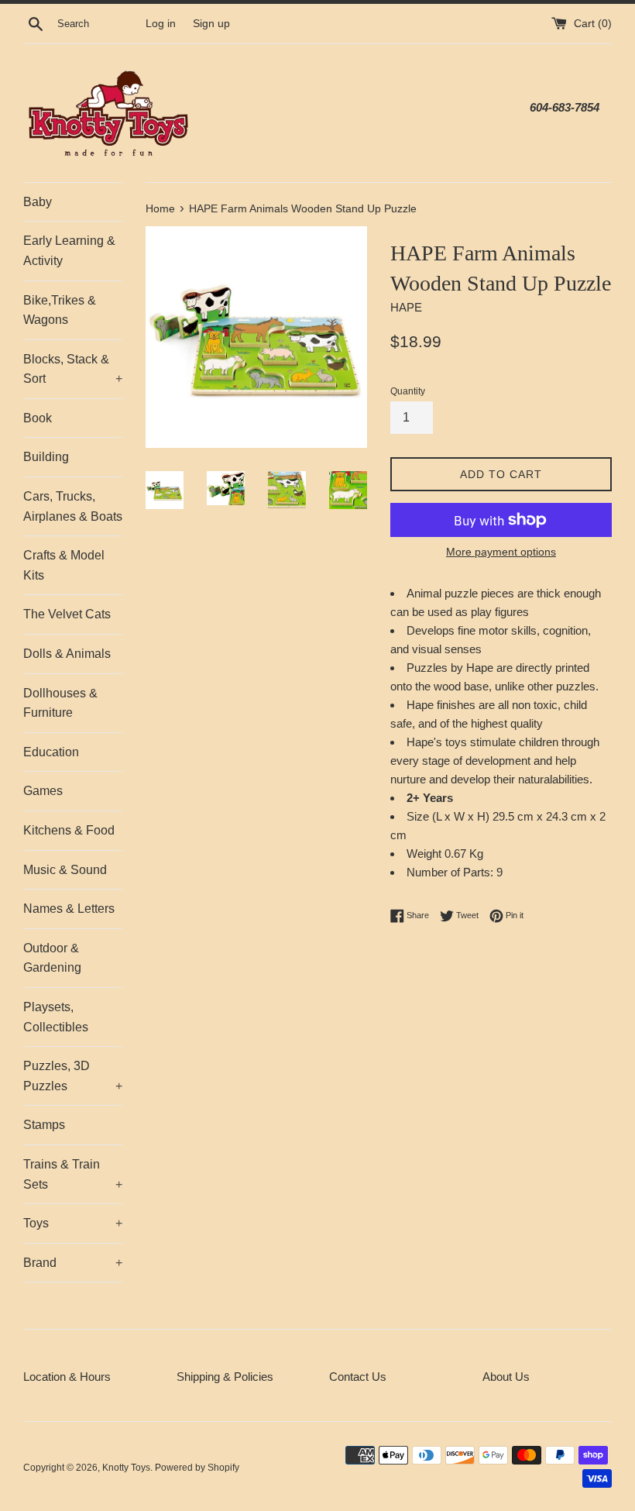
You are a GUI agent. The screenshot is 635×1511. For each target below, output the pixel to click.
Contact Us (357, 1376)
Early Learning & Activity (69, 250)
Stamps (44, 1124)
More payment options (501, 552)
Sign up (211, 23)
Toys (72, 1223)
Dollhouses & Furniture (60, 703)
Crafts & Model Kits (64, 565)
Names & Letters (69, 908)
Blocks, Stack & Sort (72, 369)
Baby (37, 201)
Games (43, 790)
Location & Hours (67, 1376)
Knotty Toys (126, 1467)
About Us (506, 1376)
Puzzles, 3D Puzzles (72, 1076)
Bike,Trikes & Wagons (59, 310)
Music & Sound (65, 869)
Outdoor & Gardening (52, 958)
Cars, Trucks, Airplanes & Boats (72, 506)
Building (46, 456)
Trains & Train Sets (72, 1174)
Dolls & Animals (67, 653)
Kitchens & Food (69, 830)
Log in (161, 23)
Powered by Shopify (197, 1467)
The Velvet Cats (67, 614)
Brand (72, 1262)
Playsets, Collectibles (55, 1017)
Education (51, 752)
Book (37, 418)
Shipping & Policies (225, 1376)
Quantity (407, 391)
